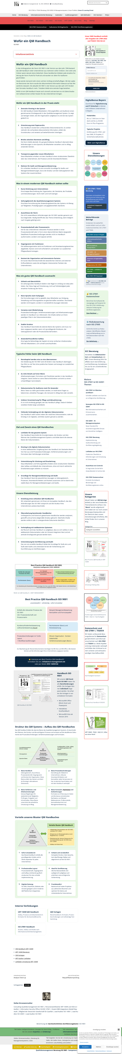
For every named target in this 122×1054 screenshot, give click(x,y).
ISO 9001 (30, 20)
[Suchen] (106, 2)
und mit (95, 357)
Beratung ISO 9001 (60, 1050)
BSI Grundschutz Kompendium (92, 246)
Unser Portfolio (72, 10)
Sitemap (92, 20)
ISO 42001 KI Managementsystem (57, 10)
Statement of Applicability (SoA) (95, 259)
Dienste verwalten (84, 1042)
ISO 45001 (39, 20)
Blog (85, 20)
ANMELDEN (96, 88)
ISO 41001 (58, 20)
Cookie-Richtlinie (91, 1051)
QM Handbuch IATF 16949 (24, 949)
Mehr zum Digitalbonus (96, 143)
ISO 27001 (78, 20)
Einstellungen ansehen (112, 1047)
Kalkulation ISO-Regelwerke (58, 27)
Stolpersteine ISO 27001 (94, 265)
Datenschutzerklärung (100, 1051)
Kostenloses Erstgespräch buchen (94, 206)
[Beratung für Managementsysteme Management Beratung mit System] (16, 4)
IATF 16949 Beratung (22, 952)
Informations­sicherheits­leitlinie (94, 240)
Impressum (109, 1051)
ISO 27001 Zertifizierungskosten (82, 27)
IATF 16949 (68, 20)
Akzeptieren (85, 1047)
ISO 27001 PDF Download (94, 276)
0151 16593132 (45, 4)
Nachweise (66, 790)
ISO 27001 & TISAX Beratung (37, 10)
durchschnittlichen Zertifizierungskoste (63, 1024)
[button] (119, 1029)
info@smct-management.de (30, 4)
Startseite (16, 36)
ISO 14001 (49, 20)
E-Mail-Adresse (90, 67)
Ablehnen (98, 1047)
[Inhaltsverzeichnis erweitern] (76, 54)
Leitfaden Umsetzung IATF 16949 (26, 962)
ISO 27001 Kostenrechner (38, 27)
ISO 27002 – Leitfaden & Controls (94, 270)
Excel (35, 628)
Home (14, 15)
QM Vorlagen (19, 955)
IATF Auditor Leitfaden (23, 958)
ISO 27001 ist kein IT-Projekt (95, 234)
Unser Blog (23, 36)
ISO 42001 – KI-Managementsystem (93, 253)
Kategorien (89, 526)
